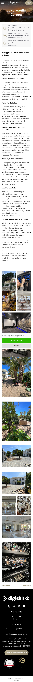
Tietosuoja (16, 680)
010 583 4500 (16, 616)
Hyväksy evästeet (16, 340)
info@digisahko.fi (16, 619)
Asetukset (16, 345)
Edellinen (6, 585)
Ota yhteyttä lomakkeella (16, 652)
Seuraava (26, 585)
